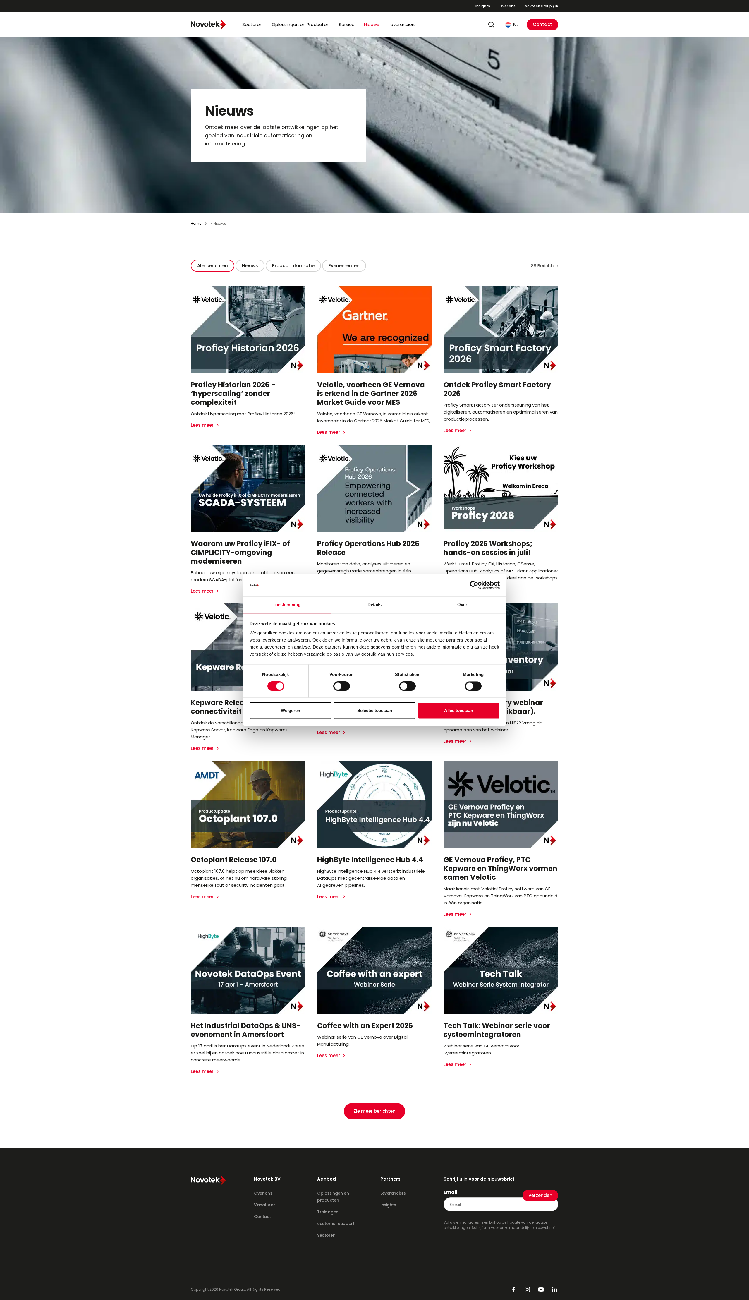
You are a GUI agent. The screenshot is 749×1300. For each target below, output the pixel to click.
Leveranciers (402, 24)
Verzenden (540, 1195)
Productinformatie (293, 266)
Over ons (507, 6)
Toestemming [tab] (286, 604)
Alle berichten (212, 266)
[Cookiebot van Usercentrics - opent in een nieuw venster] (474, 585)
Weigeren (290, 710)
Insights (482, 6)
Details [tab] (374, 604)
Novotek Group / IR (541, 6)
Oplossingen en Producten (300, 24)
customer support (335, 1224)
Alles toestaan (458, 710)
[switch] (341, 686)
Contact (542, 24)
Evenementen (344, 266)
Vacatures (264, 1205)
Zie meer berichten (374, 1111)
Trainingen (328, 1212)
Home (196, 223)
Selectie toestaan (374, 710)
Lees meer (203, 425)
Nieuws (371, 24)
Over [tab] (462, 604)
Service (347, 24)
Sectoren (252, 24)
